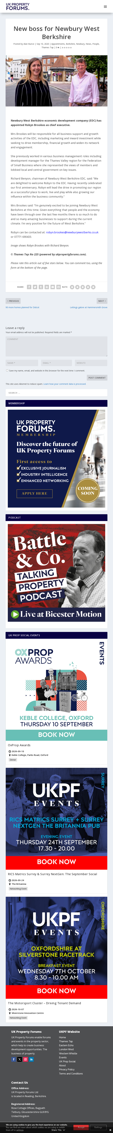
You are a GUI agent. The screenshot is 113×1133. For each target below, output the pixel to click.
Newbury (80, 43)
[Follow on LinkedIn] (31, 1059)
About (62, 1065)
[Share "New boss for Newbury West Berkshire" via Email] (53, 287)
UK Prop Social (67, 1061)
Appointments (58, 43)
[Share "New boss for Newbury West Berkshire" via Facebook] (29, 287)
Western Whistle (68, 1053)
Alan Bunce (29, 43)
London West (66, 1049)
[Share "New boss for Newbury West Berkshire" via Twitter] (35, 287)
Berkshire (70, 43)
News (88, 43)
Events (63, 1057)
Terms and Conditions (71, 1073)
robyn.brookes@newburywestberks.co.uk (72, 232)
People (95, 43)
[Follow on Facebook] (13, 1059)
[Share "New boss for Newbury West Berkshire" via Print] (59, 287)
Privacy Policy (66, 1069)
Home (62, 1037)
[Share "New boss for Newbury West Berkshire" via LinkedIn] (47, 287)
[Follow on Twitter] (19, 1059)
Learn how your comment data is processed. (64, 383)
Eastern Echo (66, 1045)
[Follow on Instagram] (25, 1059)
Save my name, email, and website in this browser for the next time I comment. (47, 370)
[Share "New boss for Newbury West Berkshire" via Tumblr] (41, 287)
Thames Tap (47, 47)
